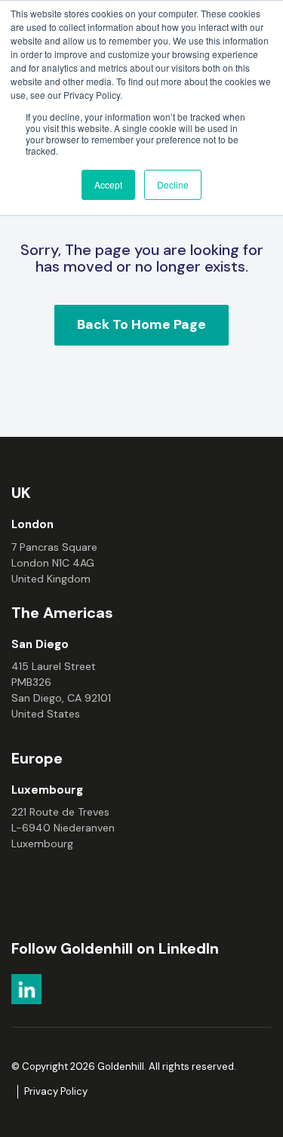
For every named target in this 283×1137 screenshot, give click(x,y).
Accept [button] (108, 184)
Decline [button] (173, 184)
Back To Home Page (141, 324)
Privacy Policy (56, 1091)
